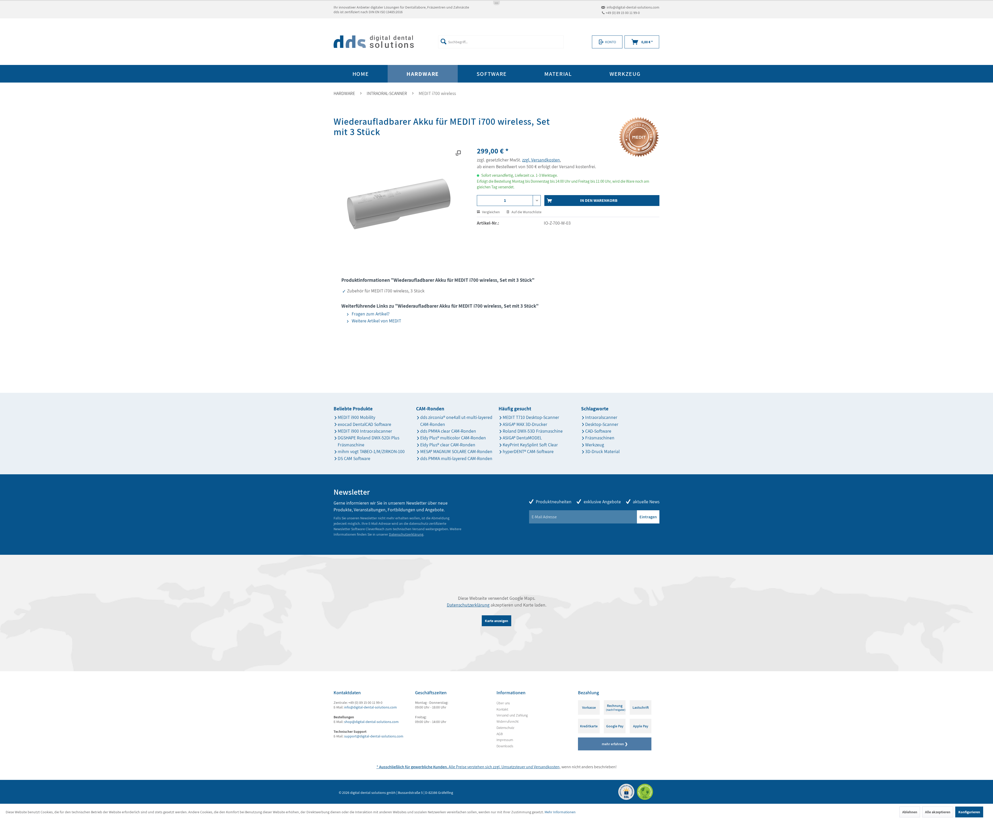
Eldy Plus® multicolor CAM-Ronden (453, 438)
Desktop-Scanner (601, 424)
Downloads (504, 746)
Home (360, 73)
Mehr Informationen (560, 812)
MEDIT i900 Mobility (356, 417)
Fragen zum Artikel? (370, 314)
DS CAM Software (354, 458)
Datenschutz (505, 727)
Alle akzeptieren (937, 812)
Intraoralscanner (601, 417)
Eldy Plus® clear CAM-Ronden (447, 445)
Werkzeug (594, 445)
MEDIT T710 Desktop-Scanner (531, 417)
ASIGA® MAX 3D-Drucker (525, 424)
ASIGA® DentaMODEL (522, 438)
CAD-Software (598, 431)
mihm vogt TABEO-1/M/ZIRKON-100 (371, 451)
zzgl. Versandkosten (541, 160)
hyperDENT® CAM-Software (528, 451)
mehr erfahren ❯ (615, 744)
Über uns (503, 703)
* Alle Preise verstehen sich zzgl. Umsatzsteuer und (455, 767)
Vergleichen (490, 212)
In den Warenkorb (599, 200)
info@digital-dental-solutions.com (633, 7)
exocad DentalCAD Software (364, 424)
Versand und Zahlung (512, 715)
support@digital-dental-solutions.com (373, 736)
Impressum (504, 739)
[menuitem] (500, 41)
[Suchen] (443, 41)
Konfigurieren (969, 812)
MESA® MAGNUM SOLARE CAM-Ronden (456, 451)
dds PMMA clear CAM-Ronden (448, 431)
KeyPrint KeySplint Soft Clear (530, 445)
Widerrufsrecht (507, 721)
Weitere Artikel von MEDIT (376, 321)
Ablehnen (909, 812)
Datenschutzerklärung (406, 534)
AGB (499, 734)
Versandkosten (547, 767)
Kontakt (502, 709)
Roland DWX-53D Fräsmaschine (533, 431)
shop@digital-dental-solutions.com (371, 721)
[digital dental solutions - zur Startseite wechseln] (374, 41)
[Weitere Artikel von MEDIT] (638, 137)
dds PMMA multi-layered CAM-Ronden (456, 458)
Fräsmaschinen (599, 438)
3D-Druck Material (602, 451)
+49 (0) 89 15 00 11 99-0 (623, 12)
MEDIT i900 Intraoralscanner (365, 431)
